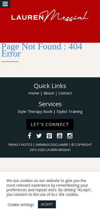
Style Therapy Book (35, 111)
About (49, 92)
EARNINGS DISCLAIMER (52, 145)
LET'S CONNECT (50, 124)
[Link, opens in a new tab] (29, 136)
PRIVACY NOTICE (20, 145)
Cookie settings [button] (21, 204)
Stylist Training (70, 111)
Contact (65, 92)
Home (33, 92)
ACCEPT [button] (47, 204)
